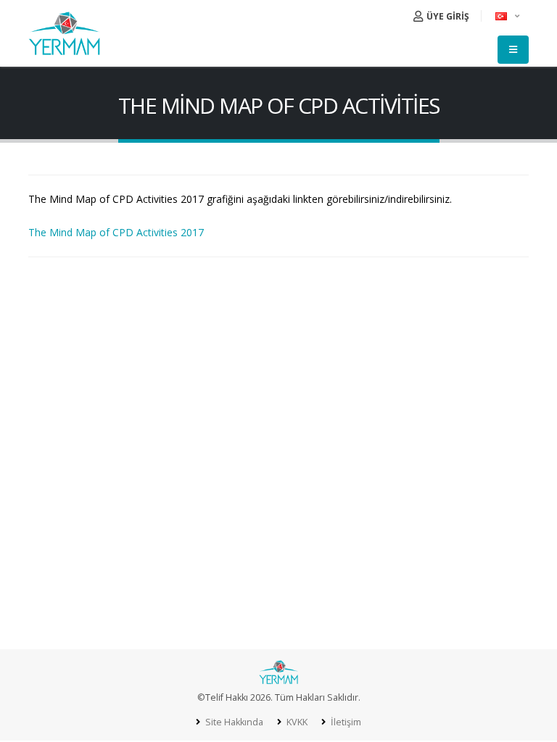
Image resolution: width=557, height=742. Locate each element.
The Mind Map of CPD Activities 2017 (116, 232)
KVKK (296, 722)
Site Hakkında (233, 722)
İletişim (345, 722)
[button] (508, 16)
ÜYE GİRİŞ (446, 16)
